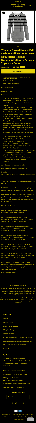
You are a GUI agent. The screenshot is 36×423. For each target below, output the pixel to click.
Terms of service (18, 416)
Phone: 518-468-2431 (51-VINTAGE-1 (15, 345)
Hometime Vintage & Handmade (15, 414)
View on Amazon (18, 71)
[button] (2, 5)
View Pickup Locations (11, 83)
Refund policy (30, 414)
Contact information (19, 419)
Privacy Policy (8, 322)
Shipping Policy (8, 330)
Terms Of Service (9, 333)
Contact (6, 349)
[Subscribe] (27, 397)
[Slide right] (22, 46)
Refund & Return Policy (11, 326)
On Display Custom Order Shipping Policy (17, 337)
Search (5, 318)
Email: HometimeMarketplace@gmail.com (17, 341)
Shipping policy (29, 416)
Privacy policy (8, 416)
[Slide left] (14, 46)
